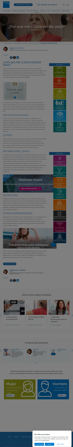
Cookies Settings (60, 444)
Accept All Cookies (39, 444)
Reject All (49, 444)
